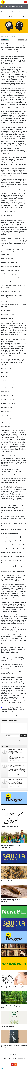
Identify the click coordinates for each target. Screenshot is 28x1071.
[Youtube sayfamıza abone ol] (12, 1064)
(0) (14, 760)
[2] (6, 95)
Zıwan (10, 11)
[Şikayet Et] (25, 760)
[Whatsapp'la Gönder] (8, 39)
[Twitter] (4, 39)
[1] (16, 85)
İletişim (14, 1058)
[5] (17, 611)
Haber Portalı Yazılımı (8, 1069)
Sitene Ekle (13, 1060)
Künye (10, 1058)
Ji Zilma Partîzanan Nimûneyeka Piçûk (15, 6)
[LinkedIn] (6, 39)
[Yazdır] (19, 39)
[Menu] (25, 2)
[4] (9, 153)
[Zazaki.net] (3, 2)
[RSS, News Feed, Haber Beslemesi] (15, 1064)
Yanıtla (11, 760)
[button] (21, 39)
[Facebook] (2, 39)
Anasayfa (5, 11)
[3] (24, 107)
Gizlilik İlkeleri (21, 1058)
